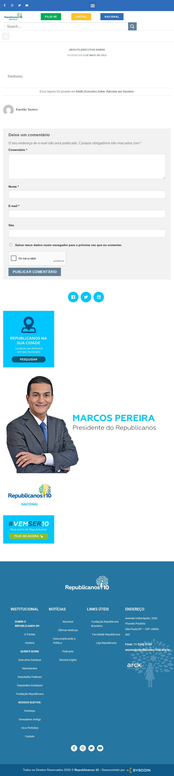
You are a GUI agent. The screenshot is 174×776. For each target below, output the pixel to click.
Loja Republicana (106, 642)
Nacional (68, 621)
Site (11, 225)
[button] (92, 5)
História (29, 642)
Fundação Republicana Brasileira (105, 623)
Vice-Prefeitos (29, 727)
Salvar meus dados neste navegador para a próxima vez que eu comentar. (68, 245)
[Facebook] (74, 297)
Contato (29, 736)
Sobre (100, 49)
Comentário (17, 150)
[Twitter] (19, 5)
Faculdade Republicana (106, 634)
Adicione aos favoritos (120, 91)
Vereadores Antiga (30, 719)
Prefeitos (29, 710)
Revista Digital (68, 659)
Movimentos (29, 668)
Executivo (88, 49)
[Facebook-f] (4, 5)
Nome (13, 186)
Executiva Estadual (29, 659)
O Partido (29, 634)
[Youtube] (26, 5)
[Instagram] (12, 5)
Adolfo (74, 49)
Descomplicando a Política (64, 640)
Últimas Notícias (68, 630)
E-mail (13, 206)
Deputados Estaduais (30, 685)
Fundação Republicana (30, 693)
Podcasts (68, 651)
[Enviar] (132, 26)
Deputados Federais (30, 676)
